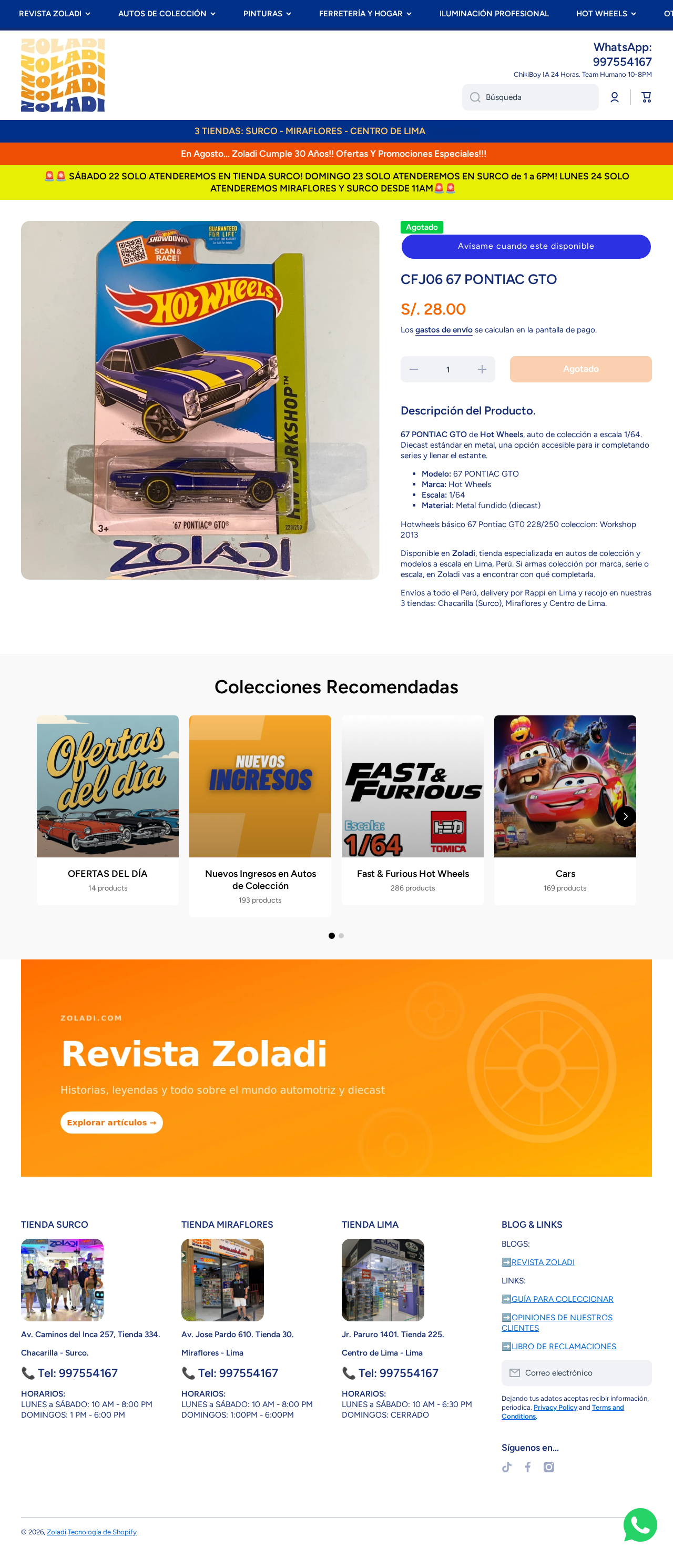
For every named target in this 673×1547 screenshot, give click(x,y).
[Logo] (63, 75)
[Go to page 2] (341, 935)
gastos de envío (444, 330)
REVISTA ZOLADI (50, 13)
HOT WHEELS (601, 13)
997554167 (622, 62)
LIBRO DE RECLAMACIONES (564, 1346)
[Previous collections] (47, 816)
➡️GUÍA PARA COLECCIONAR (558, 1299)
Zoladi (56, 1532)
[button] (526, 247)
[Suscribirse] (639, 1373)
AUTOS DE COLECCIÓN (162, 13)
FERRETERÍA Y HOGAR (361, 13)
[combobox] (530, 97)
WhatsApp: (623, 47)
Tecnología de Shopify (102, 1532)
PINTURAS (262, 13)
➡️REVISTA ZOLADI (538, 1262)
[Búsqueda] (471, 97)
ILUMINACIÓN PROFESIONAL (494, 13)
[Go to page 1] (332, 936)
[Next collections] (625, 816)
